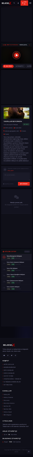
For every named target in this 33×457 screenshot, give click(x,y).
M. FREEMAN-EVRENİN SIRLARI (12, 382)
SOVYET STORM (8, 376)
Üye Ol (25, 3)
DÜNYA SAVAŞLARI (9, 373)
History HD (7, 394)
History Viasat (8, 412)
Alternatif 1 (20, 66)
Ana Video (9, 66)
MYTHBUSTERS (8, 384)
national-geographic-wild (12, 131)
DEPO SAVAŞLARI (8, 370)
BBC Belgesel (7, 415)
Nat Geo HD (7, 406)
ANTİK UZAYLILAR (9, 364)
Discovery (6, 400)
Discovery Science (9, 403)
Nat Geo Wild (7, 409)
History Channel (8, 397)
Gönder (25, 183)
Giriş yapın (11, 170)
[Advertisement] (16, 24)
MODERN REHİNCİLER (10, 367)
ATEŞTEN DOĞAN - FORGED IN (12, 379)
